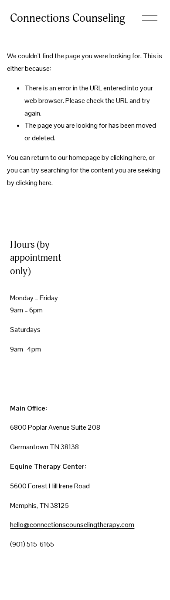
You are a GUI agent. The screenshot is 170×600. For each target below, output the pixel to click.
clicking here (128, 157)
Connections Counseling (67, 18)
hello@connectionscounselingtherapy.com (72, 524)
